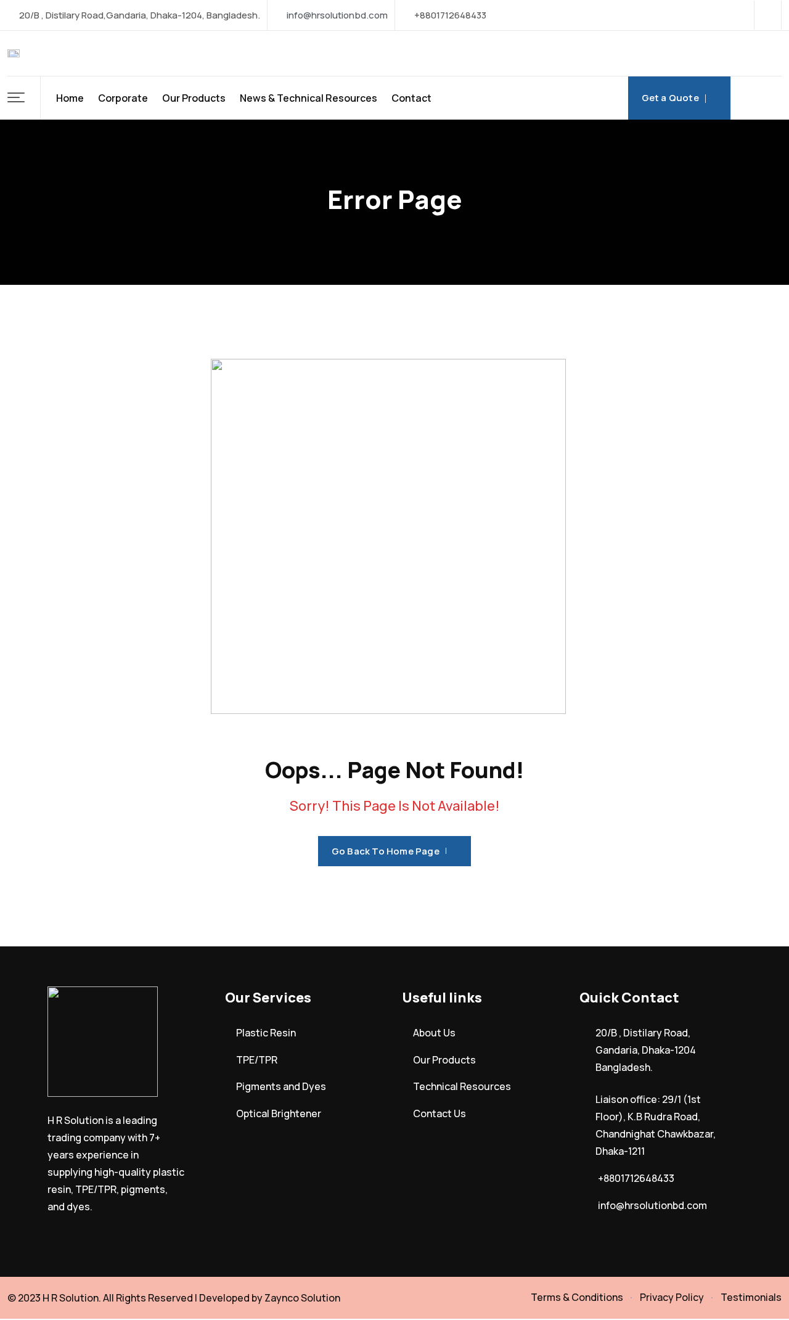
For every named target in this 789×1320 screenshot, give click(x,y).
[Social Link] (768, 15)
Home (70, 98)
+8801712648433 (636, 1178)
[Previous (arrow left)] (21, 660)
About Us (434, 1032)
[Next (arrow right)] (767, 660)
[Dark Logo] (13, 53)
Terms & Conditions (577, 1297)
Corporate (123, 98)
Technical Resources (462, 1086)
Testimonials (751, 1297)
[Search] (756, 98)
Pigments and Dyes (281, 1086)
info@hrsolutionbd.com (337, 15)
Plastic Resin (266, 1032)
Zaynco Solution (302, 1298)
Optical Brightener (278, 1113)
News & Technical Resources (308, 98)
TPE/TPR (256, 1060)
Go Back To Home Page (385, 851)
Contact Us (439, 1113)
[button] (24, 98)
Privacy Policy (672, 1297)
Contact (411, 98)
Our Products (194, 98)
